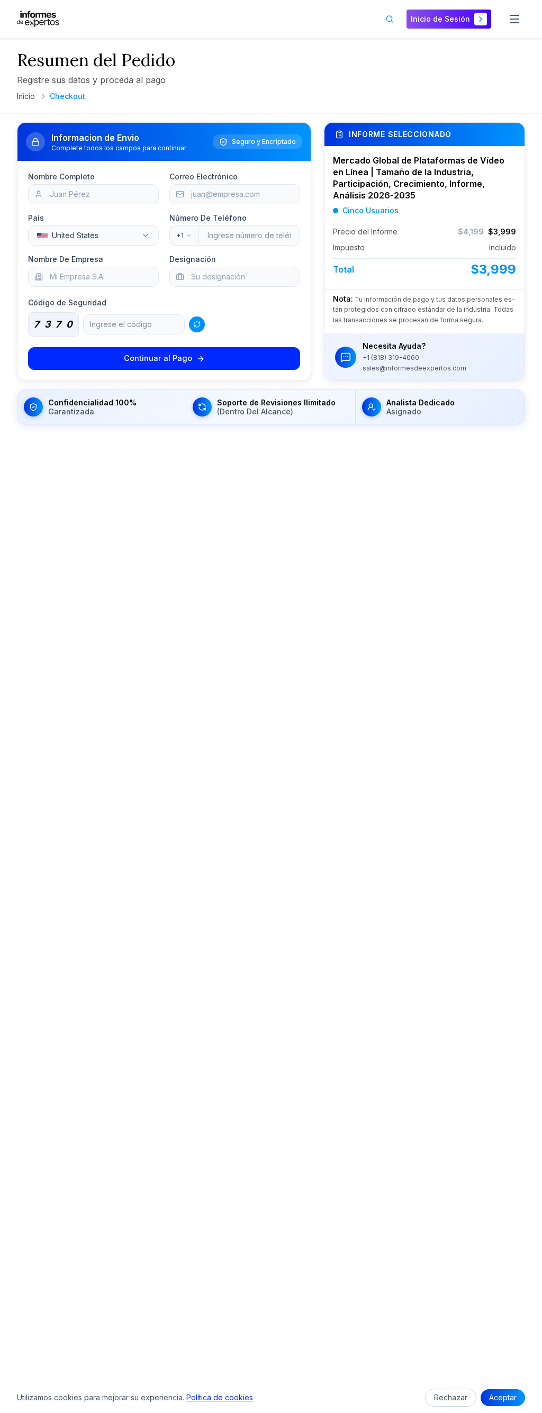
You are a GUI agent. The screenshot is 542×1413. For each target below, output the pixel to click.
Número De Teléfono (208, 217)
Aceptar (503, 1397)
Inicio (26, 96)
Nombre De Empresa (65, 259)
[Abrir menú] (514, 19)
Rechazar (450, 1397)
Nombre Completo (61, 176)
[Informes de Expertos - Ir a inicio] (38, 19)
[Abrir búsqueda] (389, 19)
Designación (192, 259)
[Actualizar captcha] (197, 324)
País (36, 217)
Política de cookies (219, 1397)
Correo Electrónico (203, 176)
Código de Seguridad (67, 302)
